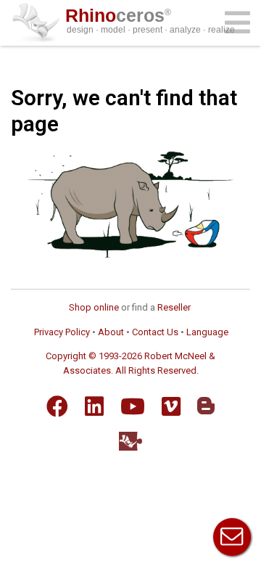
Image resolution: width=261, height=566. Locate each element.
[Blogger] (206, 406)
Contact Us (155, 332)
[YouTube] (132, 406)
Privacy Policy (62, 332)
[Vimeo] (171, 406)
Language (207, 332)
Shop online (94, 307)
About (111, 332)
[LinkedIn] (94, 406)
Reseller (174, 307)
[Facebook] (57, 406)
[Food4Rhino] (130, 440)
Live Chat (232, 537)
